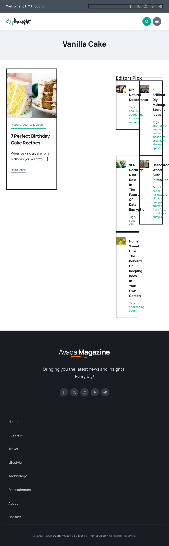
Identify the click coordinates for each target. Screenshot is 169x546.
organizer (159, 140)
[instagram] (145, 6)
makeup (158, 133)
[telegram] (160, 6)
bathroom (159, 126)
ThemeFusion (97, 536)
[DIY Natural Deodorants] (121, 88)
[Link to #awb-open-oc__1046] (146, 21)
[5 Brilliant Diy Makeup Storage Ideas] (144, 88)
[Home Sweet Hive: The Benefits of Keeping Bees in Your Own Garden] (121, 239)
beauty (133, 111)
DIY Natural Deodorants (138, 94)
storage (158, 144)
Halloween (159, 194)
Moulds (157, 198)
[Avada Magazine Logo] (84, 348)
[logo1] (18, 19)
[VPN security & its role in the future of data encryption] (121, 163)
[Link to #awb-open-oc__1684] (157, 21)
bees (132, 310)
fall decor (158, 189)
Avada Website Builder (68, 536)
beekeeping (136, 307)
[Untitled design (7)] (31, 75)
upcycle (158, 148)
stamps (157, 206)
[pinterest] (153, 6)
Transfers (159, 209)
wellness (135, 122)
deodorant (136, 114)
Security (134, 220)
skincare (134, 118)
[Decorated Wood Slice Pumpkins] (144, 163)
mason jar (159, 137)
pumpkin (158, 202)
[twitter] (138, 6)
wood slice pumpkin (159, 215)
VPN (131, 224)
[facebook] (130, 6)
